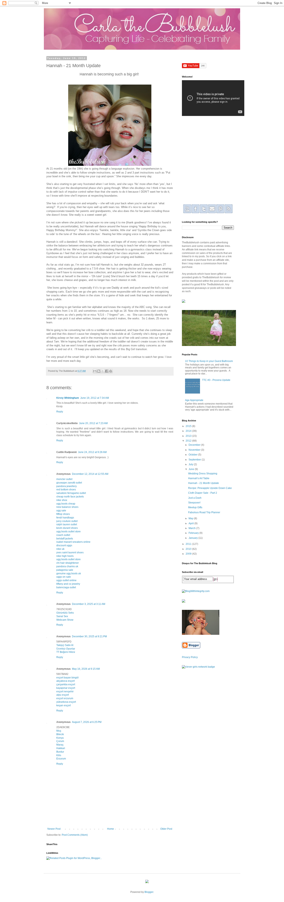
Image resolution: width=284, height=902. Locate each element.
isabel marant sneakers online (73, 541)
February (194, 533)
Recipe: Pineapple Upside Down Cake (210, 488)
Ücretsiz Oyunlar (65, 648)
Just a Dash (194, 497)
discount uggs (64, 545)
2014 (189, 430)
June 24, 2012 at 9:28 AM (92, 452)
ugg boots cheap (65, 503)
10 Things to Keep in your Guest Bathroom (209, 361)
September (195, 459)
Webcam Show (64, 619)
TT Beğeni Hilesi (65, 652)
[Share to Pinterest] (111, 371)
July (191, 464)
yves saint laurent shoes (70, 552)
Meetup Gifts (195, 507)
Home (110, 828)
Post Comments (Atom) (75, 834)
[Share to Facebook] (107, 371)
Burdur (60, 751)
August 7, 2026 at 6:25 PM (86, 722)
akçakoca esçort (65, 680)
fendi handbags (65, 517)
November (195, 449)
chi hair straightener (67, 562)
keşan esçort (63, 705)
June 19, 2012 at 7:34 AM (94, 397)
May (191, 518)
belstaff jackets (64, 538)
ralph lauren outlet (66, 524)
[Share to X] (103, 371)
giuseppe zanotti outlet (69, 482)
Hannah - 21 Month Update (203, 483)
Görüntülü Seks (65, 612)
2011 (189, 544)
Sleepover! (194, 502)
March (192, 528)
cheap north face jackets (70, 496)
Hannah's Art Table (198, 478)
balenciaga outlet (66, 587)
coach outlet (63, 535)
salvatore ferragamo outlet (71, 493)
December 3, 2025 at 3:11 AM (88, 604)
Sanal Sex (62, 616)
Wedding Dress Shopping (202, 473)
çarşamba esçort (65, 684)
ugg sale (61, 510)
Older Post (166, 828)
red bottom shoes (66, 489)
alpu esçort (62, 694)
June (192, 469)
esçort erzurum (64, 698)
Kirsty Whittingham (67, 397)
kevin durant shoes (67, 528)
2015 (189, 426)
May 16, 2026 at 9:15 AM (86, 668)
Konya (60, 737)
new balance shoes (67, 507)
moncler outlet (64, 479)
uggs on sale (63, 576)
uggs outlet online (66, 580)
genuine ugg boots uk (68, 573)
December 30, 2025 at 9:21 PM (89, 636)
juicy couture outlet (67, 521)
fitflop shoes (63, 514)
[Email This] (95, 371)
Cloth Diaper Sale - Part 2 (202, 492)
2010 (189, 549)
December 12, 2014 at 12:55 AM (90, 474)
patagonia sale (64, 570)
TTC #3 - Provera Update (216, 380)
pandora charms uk (67, 566)
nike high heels (65, 556)
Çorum (60, 741)
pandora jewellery (66, 486)
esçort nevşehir (65, 691)
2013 (189, 435)
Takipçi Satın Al (64, 645)
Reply (59, 411)
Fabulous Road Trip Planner (204, 512)
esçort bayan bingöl (67, 677)
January (193, 538)
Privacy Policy (190, 657)
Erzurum (61, 758)
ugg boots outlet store (68, 531)
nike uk (60, 549)
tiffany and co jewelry (68, 583)
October (193, 454)
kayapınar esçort (65, 688)
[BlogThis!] (99, 371)
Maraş (59, 744)
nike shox (61, 500)
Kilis (58, 755)
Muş (58, 730)
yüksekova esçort (66, 701)
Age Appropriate (194, 400)
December (195, 444)
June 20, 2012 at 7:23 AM (93, 423)
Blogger (148, 892)
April (191, 523)
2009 (189, 553)
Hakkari (60, 748)
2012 (189, 440)
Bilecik (60, 734)
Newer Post (54, 828)
